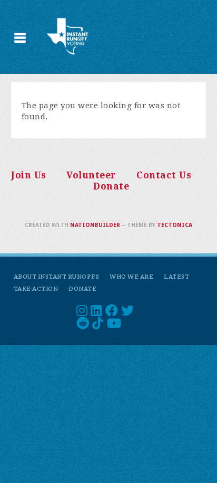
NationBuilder (95, 225)
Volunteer (91, 175)
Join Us (28, 175)
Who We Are (131, 276)
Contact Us (163, 175)
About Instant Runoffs (57, 276)
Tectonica (174, 225)
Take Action (36, 288)
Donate (111, 186)
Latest (176, 276)
